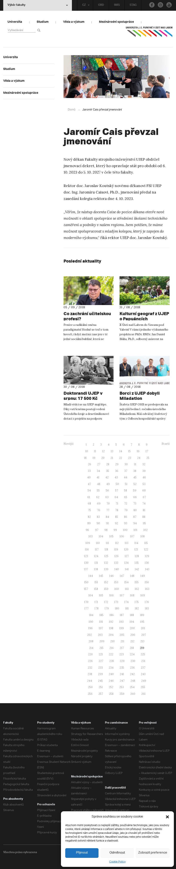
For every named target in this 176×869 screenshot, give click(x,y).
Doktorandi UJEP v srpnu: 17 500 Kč (83, 395)
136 (147, 563)
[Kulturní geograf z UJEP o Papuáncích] (145, 290)
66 (135, 497)
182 (137, 608)
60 (144, 490)
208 (91, 641)
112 (117, 543)
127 (127, 556)
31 (135, 464)
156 (147, 582)
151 (96, 582)
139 (106, 569)
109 (87, 543)
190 (91, 622)
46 (144, 477)
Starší (166, 444)
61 (88, 497)
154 (126, 582)
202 (89, 635)
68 (89, 503)
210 (112, 641)
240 (111, 674)
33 (89, 471)
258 (111, 694)
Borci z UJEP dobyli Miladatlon (140, 395)
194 (132, 622)
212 (132, 641)
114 (136, 543)
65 (125, 497)
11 (95, 451)
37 (125, 471)
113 (126, 543)
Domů (71, 110)
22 (120, 458)
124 (96, 556)
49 (108, 484)
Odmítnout (117, 852)
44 (125, 477)
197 (101, 628)
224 (132, 654)
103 (90, 536)
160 (116, 589)
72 (125, 503)
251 (101, 687)
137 (86, 569)
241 (122, 674)
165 (101, 595)
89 (89, 523)
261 (143, 694)
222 (111, 654)
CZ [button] (84, 5)
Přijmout (82, 852)
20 (103, 458)
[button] (167, 817)
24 (138, 458)
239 (100, 674)
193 (121, 622)
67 (144, 497)
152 (106, 582)
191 (101, 622)
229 (122, 661)
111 (107, 543)
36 (116, 471)
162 (137, 589)
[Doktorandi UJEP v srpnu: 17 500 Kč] (89, 370)
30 (126, 464)
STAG (133, 5)
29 (116, 464)
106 (122, 536)
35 (107, 471)
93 (125, 523)
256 (90, 694)
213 (142, 641)
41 (98, 477)
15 (129, 451)
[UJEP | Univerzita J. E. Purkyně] (149, 33)
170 (86, 602)
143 (147, 569)
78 (116, 510)
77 (107, 510)
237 (143, 668)
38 (134, 471)
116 (87, 549)
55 (98, 490)
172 (106, 602)
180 (117, 608)
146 (111, 576)
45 (135, 477)
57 (116, 490)
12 (103, 451)
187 (122, 615)
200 (132, 628)
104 (101, 536)
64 (116, 497)
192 (111, 622)
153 (116, 582)
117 (97, 549)
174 (126, 602)
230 (132, 661)
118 (106, 549)
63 (107, 497)
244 (89, 681)
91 (107, 523)
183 (147, 608)
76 (98, 510)
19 (94, 458)
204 (111, 635)
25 (147, 458)
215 (101, 648)
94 (135, 523)
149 (142, 576)
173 (116, 602)
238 (90, 674)
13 (112, 451)
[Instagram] (160, 5)
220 (90, 654)
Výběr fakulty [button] (16, 5)
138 (96, 569)
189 (142, 615)
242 (132, 674)
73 (134, 503)
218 (132, 648)
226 (90, 661)
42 (107, 477)
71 (117, 503)
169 (142, 595)
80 (135, 510)
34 (98, 471)
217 (122, 648)
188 (132, 615)
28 (107, 464)
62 (97, 497)
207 (143, 635)
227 (101, 661)
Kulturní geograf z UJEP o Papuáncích (144, 316)
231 (143, 661)
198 (111, 628)
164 (90, 595)
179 (107, 608)
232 (90, 668)
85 (116, 517)
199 (121, 628)
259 (122, 694)
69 (98, 503)
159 (106, 589)
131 (96, 563)
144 (90, 576)
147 (122, 576)
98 (106, 530)
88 (143, 517)
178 (96, 608)
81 (144, 510)
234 (111, 668)
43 (116, 477)
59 (134, 490)
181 (127, 608)
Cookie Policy (117, 862)
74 (144, 503)
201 (143, 628)
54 (89, 490)
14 (120, 451)
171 (96, 602)
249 (143, 681)
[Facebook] (152, 5)
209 (101, 641)
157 (86, 589)
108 (142, 536)
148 (132, 576)
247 (122, 681)
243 (143, 674)
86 (125, 517)
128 (137, 556)
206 (132, 635)
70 (108, 503)
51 (126, 484)
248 (132, 681)
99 (115, 530)
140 (116, 569)
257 (101, 694)
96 (87, 530)
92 (116, 523)
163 (147, 589)
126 (116, 556)
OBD (101, 5)
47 (89, 484)
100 (125, 530)
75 (89, 510)
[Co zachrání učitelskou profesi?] (89, 290)
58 (125, 490)
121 (136, 549)
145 (101, 576)
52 (135, 484)
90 (98, 523)
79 (125, 510)
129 (147, 556)
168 (132, 595)
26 (89, 464)
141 (127, 569)
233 (100, 668)
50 (117, 484)
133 (116, 563)
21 (112, 458)
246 (111, 681)
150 (86, 582)
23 (129, 458)
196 (90, 628)
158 (96, 589)
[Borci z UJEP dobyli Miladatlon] (145, 370)
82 (89, 517)
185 (101, 615)
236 (132, 668)
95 (144, 523)
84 (107, 517)
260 (132, 694)
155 (137, 582)
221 (101, 654)
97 (96, 530)
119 (116, 549)
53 (144, 484)
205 (122, 635)
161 (127, 589)
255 (143, 687)
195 (142, 622)
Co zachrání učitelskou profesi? (87, 316)
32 (143, 464)
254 (132, 687)
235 (122, 668)
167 (122, 595)
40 (89, 477)
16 (138, 451)
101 (135, 530)
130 (86, 563)
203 (100, 635)
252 (111, 687)
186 (111, 615)
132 (106, 563)
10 (86, 451)
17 (147, 451)
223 (121, 654)
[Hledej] (39, 30)
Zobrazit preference (152, 852)
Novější (68, 444)
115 (146, 543)
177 (86, 608)
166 (111, 595)
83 (98, 517)
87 (134, 517)
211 (122, 641)
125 (106, 556)
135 (137, 563)
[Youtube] (169, 5)
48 (98, 484)
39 (144, 471)
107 (132, 536)
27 (98, 464)
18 (85, 458)
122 (146, 549)
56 (107, 490)
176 (147, 602)
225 (143, 654)
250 (90, 687)
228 (111, 661)
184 (91, 615)
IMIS (117, 5)
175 (137, 602)
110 (98, 543)
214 (91, 648)
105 (111, 536)
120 (126, 549)
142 (137, 569)
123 (86, 556)
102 (145, 530)
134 (126, 563)
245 (100, 681)
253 (121, 687)
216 (111, 648)
